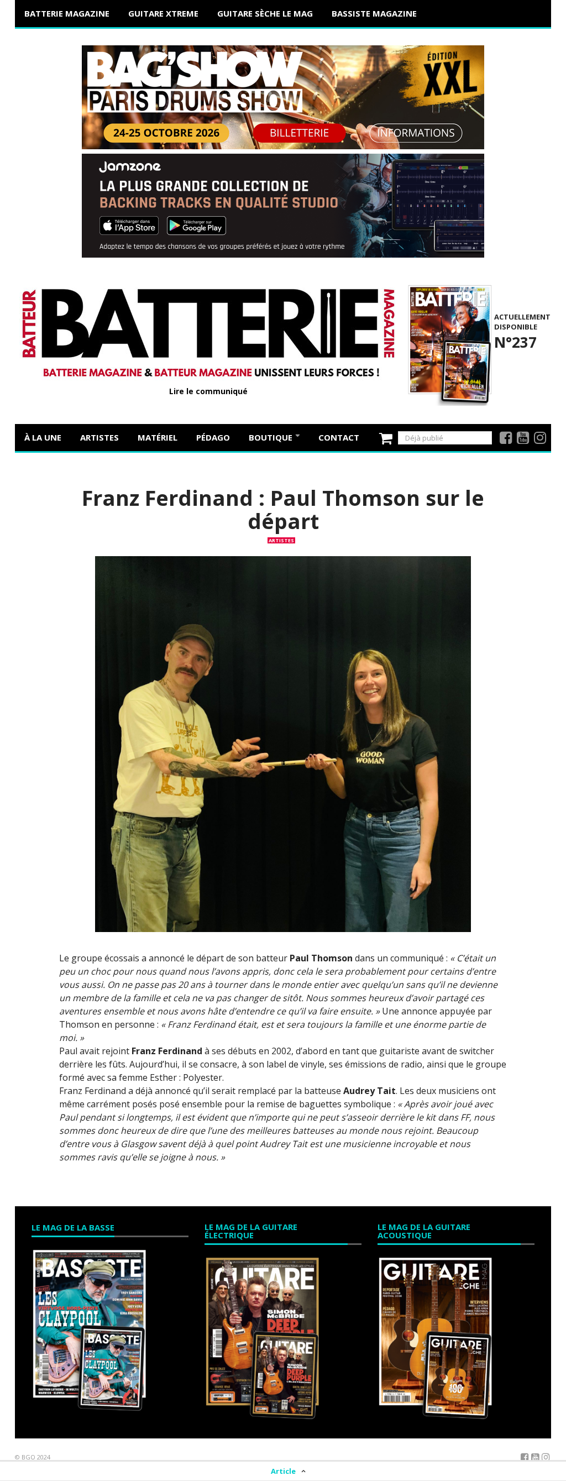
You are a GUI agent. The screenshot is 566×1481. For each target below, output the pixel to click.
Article (283, 1471)
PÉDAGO (213, 437)
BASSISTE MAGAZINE (374, 13)
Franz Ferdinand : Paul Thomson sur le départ (283, 509)
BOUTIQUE (272, 437)
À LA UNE (42, 437)
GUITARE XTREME (163, 13)
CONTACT (338, 437)
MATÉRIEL (157, 437)
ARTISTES (99, 437)
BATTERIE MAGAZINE (66, 13)
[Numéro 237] (448, 344)
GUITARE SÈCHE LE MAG (265, 13)
